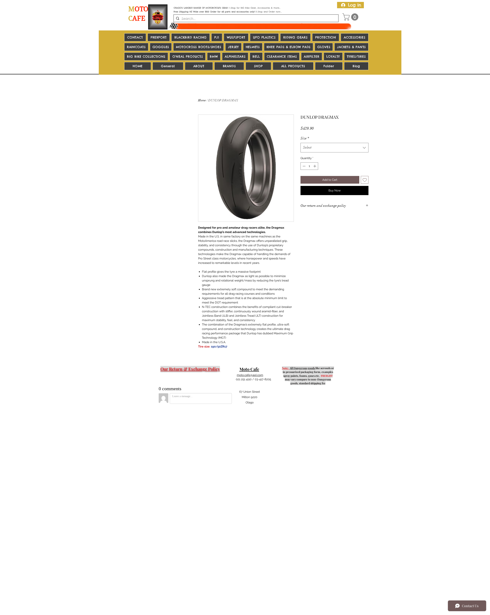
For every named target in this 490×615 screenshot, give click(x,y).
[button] (351, 17)
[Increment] (315, 166)
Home (202, 100)
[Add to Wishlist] (365, 180)
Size (305, 138)
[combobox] (334, 147)
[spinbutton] (309, 166)
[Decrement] (303, 166)
